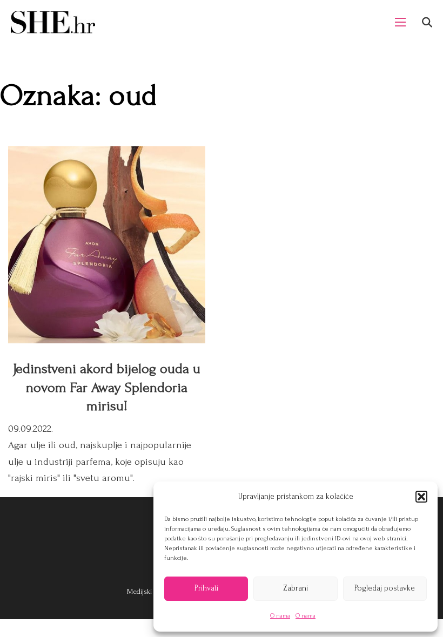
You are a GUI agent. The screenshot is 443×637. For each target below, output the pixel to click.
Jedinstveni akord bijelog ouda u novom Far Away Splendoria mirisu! (106, 387)
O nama (280, 615)
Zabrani (295, 588)
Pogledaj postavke (384, 588)
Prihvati (206, 588)
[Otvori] (427, 22)
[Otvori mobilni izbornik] (400, 22)
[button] (421, 496)
